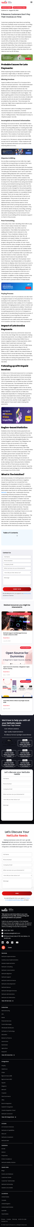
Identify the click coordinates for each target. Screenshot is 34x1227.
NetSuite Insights (6, 7)
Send (17, 817)
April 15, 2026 (6, 708)
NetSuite (3, 492)
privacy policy (27, 593)
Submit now (17, 589)
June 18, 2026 (7, 641)
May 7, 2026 (6, 675)
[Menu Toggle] (31, 2)
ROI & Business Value (19, 7)
